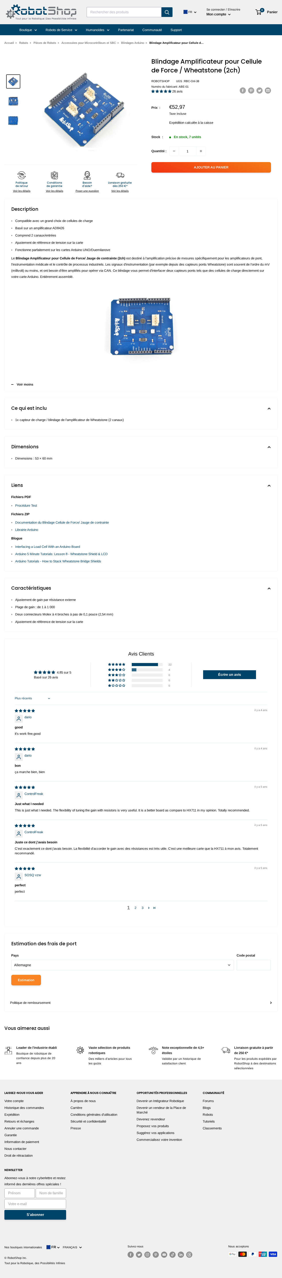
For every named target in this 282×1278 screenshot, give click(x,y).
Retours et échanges (19, 1121)
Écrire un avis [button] (229, 674)
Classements (212, 1128)
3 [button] (142, 908)
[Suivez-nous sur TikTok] (172, 1255)
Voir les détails (21, 190)
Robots (23, 42)
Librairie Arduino (26, 530)
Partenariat (126, 30)
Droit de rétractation (18, 1155)
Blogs (207, 1108)
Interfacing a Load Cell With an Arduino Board (47, 547)
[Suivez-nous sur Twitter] (139, 1255)
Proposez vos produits (153, 1126)
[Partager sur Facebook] (243, 90)
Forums (208, 1101)
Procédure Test (26, 505)
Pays (15, 955)
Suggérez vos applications (155, 1133)
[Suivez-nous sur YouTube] (164, 1255)
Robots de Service (59, 30)
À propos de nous (83, 1101)
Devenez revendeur (151, 1119)
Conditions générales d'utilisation (93, 1114)
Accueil (9, 42)
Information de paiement (21, 1142)
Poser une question (87, 190)
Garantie (10, 1135)
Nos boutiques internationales (23, 1247)
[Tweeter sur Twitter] (259, 90)
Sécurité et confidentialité (88, 1121)
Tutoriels (209, 1121)
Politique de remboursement (30, 1003)
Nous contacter (15, 1149)
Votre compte (14, 1101)
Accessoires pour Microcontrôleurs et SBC (88, 42)
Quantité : (159, 151)
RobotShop (160, 81)
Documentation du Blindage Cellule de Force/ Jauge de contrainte (62, 522)
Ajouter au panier (211, 167)
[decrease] (174, 151)
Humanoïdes (95, 30)
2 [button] (135, 908)
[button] (161, 91)
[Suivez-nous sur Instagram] (147, 1255)
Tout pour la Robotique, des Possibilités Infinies (34, 1263)
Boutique (26, 30)
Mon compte (216, 14)
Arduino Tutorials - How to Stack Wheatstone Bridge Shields (58, 561)
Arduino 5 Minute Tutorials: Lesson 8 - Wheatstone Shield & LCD (61, 554)
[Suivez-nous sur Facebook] (131, 1255)
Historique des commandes (24, 1108)
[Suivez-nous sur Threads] (189, 1255)
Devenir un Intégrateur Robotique (160, 1101)
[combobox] (124, 12)
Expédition (11, 1114)
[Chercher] (167, 12)
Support (176, 30)
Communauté (152, 30)
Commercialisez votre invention (159, 1139)
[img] (25, 711)
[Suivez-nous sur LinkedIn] (181, 1255)
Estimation (26, 980)
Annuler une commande (21, 1128)
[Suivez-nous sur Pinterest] (156, 1255)
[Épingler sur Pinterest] (251, 90)
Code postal (246, 955)
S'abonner (35, 1215)
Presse (75, 1128)
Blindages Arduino (132, 42)
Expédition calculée (183, 122)
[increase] (201, 151)
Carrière (76, 1108)
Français (71, 1247)
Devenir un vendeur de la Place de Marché (161, 1110)
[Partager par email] (268, 90)
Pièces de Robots (44, 42)
